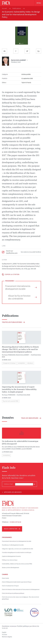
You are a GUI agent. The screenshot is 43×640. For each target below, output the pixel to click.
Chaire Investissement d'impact (10, 586)
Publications (16, 9)
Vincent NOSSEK (16, 449)
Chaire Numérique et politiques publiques (13, 593)
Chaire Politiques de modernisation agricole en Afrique (16, 582)
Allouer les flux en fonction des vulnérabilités (19, 297)
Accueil (4, 9)
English (4, 632)
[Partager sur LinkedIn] (38, 51)
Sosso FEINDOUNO (9, 355)
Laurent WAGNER (26, 449)
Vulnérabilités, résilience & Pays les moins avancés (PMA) (17, 564)
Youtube (4, 635)
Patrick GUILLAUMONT (22, 355)
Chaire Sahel (5, 578)
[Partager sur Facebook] (15, 51)
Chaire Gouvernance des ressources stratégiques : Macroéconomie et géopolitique (20, 598)
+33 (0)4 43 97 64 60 (15, 522)
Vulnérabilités (21, 363)
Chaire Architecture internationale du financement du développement (20, 589)
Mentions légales (7, 637)
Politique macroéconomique (9, 560)
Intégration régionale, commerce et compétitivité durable (17, 549)
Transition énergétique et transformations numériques (16, 552)
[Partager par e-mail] (4, 51)
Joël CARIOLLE (8, 447)
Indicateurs (30, 363)
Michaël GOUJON (30, 447)
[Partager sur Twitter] (27, 51)
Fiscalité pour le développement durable (13, 545)
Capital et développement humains (11, 556)
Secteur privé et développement (10, 567)
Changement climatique (9, 363)
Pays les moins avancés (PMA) (10, 401)
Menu (39, 3)
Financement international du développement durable (17, 287)
